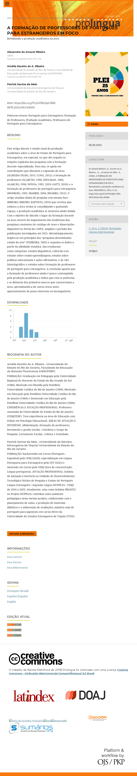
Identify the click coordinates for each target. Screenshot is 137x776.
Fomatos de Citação (102, 203)
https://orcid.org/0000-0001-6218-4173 (24, 77)
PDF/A (94, 124)
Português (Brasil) (18, 591)
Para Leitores (14, 556)
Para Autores (14, 562)
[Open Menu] (7, 3)
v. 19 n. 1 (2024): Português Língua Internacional (63, 18)
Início (11, 18)
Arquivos (23, 18)
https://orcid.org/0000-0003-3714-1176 (24, 59)
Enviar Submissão (21, 533)
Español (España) (17, 596)
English (11, 601)
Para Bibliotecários (17, 567)
